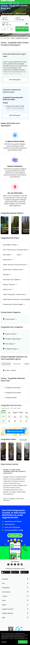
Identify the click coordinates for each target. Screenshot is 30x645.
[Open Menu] (18, 3)
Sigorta (4, 604)
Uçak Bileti (5, 579)
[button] (15, 431)
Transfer (4, 596)
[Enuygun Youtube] (22, 564)
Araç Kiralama (6, 592)
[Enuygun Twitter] (15, 564)
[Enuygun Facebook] (8, 564)
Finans (4, 600)
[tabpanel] (15, 24)
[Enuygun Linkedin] (18, 564)
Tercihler (3, 642)
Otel (3, 583)
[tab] (7, 13)
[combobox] (9, 19)
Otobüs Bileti (6, 38)
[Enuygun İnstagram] (12, 564)
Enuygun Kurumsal (7, 609)
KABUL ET (22, 642)
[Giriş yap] (14, 3)
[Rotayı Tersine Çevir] (15, 19)
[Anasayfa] (1, 38)
